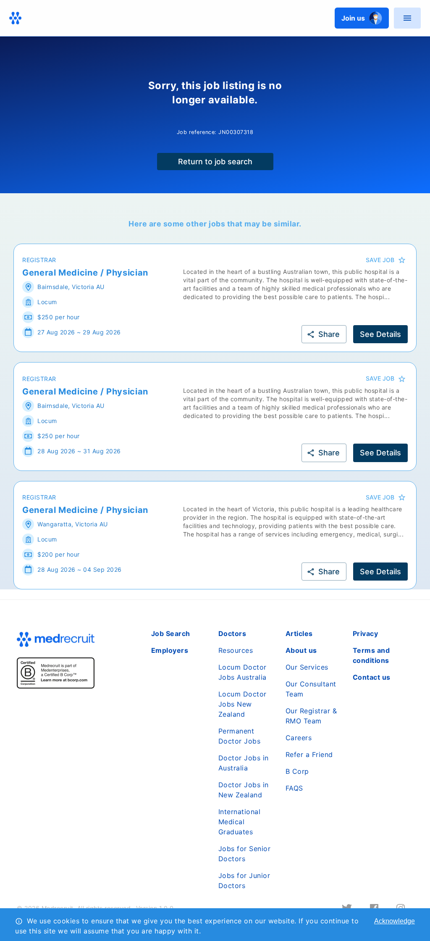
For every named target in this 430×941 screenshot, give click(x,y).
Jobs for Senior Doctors (244, 853)
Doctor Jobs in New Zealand (243, 790)
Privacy (365, 633)
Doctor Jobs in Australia (243, 763)
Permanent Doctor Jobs (239, 736)
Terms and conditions (371, 655)
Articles (299, 633)
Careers (299, 737)
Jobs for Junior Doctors (244, 880)
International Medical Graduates (239, 821)
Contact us (372, 677)
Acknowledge (394, 921)
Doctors (232, 633)
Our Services (307, 667)
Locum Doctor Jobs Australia (242, 672)
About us (301, 650)
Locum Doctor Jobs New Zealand (242, 704)
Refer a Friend (309, 754)
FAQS (294, 788)
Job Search (170, 633)
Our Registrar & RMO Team (311, 716)
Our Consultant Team (311, 689)
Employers (170, 650)
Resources (235, 650)
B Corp (297, 771)
